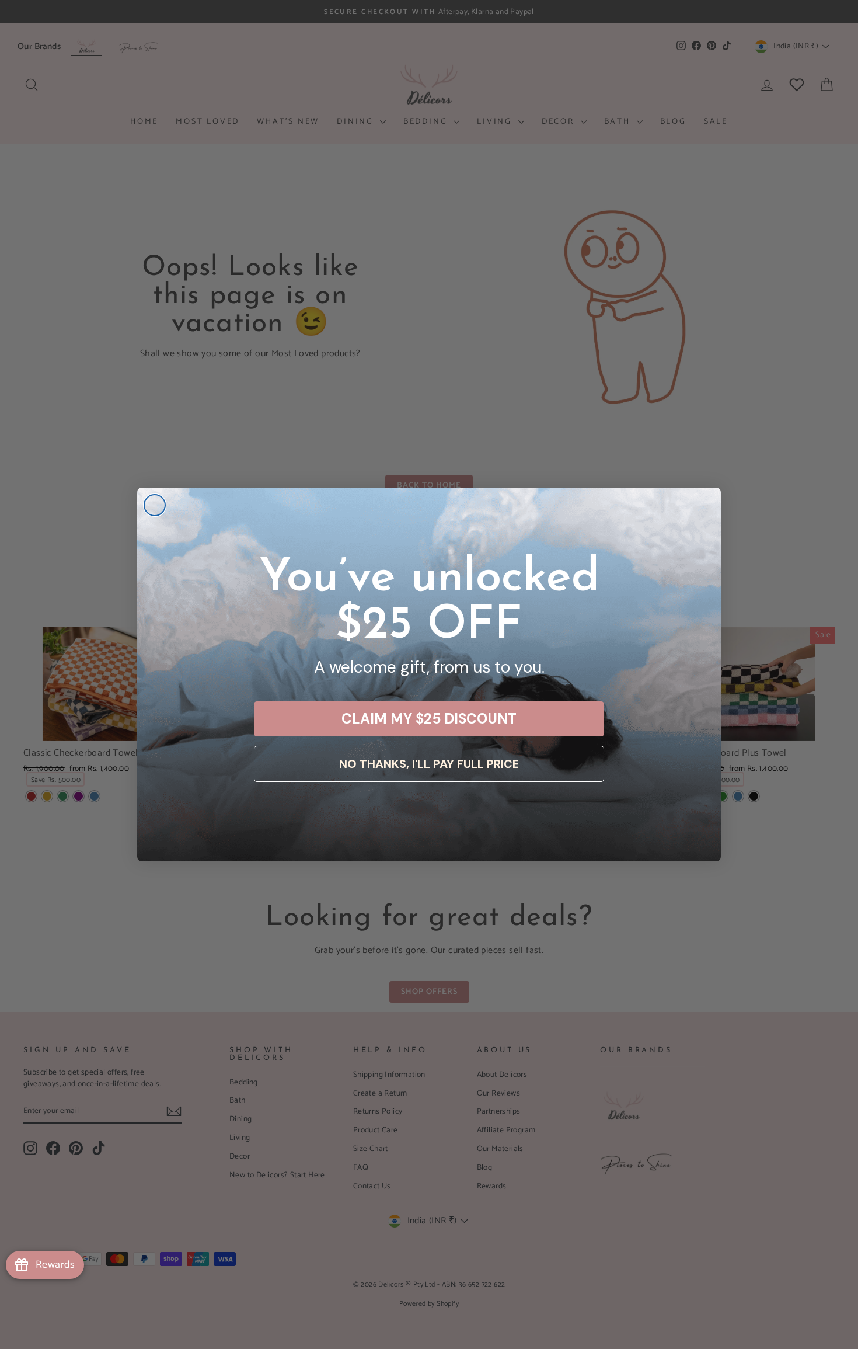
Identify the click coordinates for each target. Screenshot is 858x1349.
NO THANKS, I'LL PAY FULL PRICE (429, 763)
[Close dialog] (154, 505)
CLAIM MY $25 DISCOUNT (429, 719)
